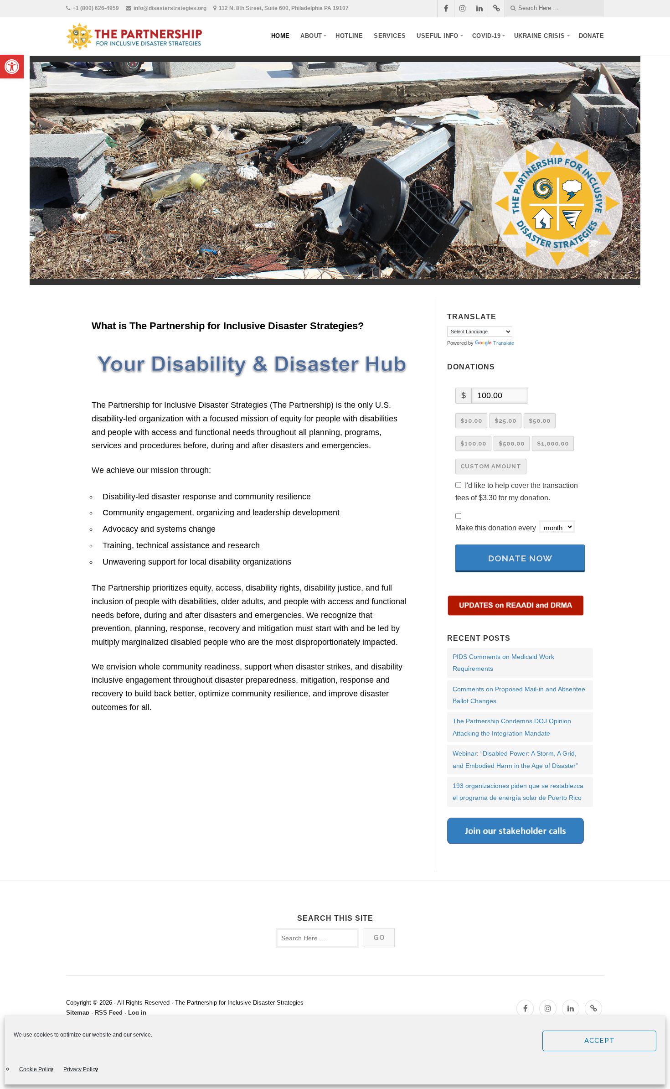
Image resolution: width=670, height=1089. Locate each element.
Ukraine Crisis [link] (539, 35)
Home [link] (280, 35)
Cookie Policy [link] (36, 1069)
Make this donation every (496, 528)
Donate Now (520, 558)
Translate (503, 343)
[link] (12, 66)
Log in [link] (137, 1012)
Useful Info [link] (437, 35)
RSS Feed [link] (109, 1012)
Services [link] (390, 35)
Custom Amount (490, 466)
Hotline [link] (349, 35)
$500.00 (512, 443)
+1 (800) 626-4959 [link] (95, 8)
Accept (599, 1041)
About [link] (311, 35)
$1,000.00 (553, 443)
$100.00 (473, 443)
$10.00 (471, 420)
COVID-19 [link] (486, 35)
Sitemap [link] (77, 1012)
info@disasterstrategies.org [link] (170, 8)
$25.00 (505, 420)
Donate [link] (591, 35)
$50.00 (540, 420)
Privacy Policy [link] (80, 1069)
